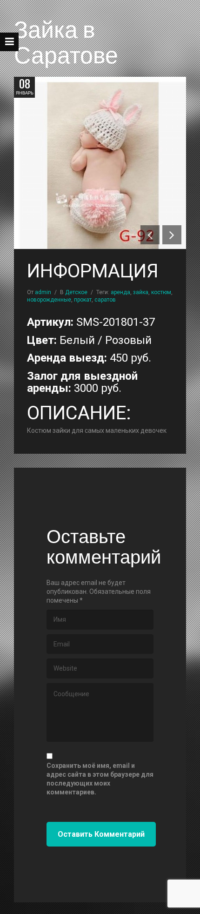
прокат (83, 299)
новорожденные (49, 299)
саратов (105, 299)
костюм (161, 292)
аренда (120, 292)
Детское (76, 292)
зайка (140, 292)
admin (43, 292)
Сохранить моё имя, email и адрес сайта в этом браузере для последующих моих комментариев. (100, 779)
